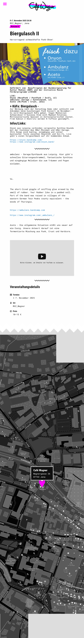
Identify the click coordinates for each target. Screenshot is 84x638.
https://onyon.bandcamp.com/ (26, 139)
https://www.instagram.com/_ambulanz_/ (32, 215)
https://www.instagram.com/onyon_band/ (32, 141)
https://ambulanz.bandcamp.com (27, 210)
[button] (42, 482)
